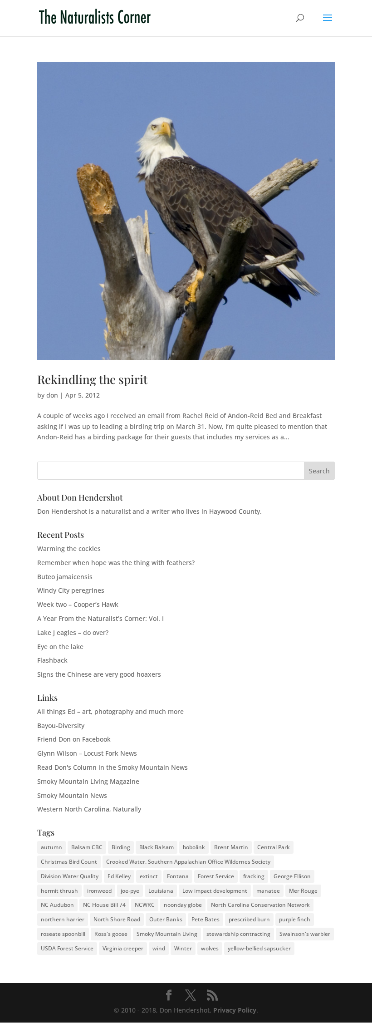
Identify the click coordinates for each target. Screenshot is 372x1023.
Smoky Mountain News (72, 795)
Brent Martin (231, 847)
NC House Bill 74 (104, 905)
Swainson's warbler (304, 934)
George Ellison (292, 876)
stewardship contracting (238, 934)
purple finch (294, 919)
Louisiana (160, 891)
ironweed (99, 891)
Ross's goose (110, 934)
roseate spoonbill (63, 934)
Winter (183, 948)
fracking (253, 876)
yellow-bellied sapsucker (259, 948)
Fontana (178, 876)
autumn (51, 847)
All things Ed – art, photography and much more (110, 711)
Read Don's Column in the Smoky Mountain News (112, 767)
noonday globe (183, 905)
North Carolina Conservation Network (260, 905)
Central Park (273, 847)
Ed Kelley (119, 876)
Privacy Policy (234, 1010)
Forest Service (216, 876)
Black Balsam (156, 847)
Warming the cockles (69, 548)
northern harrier (62, 919)
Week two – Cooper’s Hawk (77, 604)
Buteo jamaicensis (65, 576)
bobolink (194, 847)
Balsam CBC (87, 847)
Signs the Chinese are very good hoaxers (99, 674)
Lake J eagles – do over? (72, 632)
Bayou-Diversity (60, 725)
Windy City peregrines (70, 590)
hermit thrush (59, 891)
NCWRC (145, 905)
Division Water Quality (69, 876)
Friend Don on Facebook (74, 739)
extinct (149, 876)
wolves (210, 948)
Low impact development (214, 891)
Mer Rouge (303, 891)
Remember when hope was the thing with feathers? (116, 562)
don (52, 395)
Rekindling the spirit (92, 379)
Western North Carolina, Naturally (89, 809)
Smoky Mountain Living (167, 934)
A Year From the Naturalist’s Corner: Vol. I (100, 618)
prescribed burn (249, 919)
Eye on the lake (60, 646)
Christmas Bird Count (69, 862)
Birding (121, 847)
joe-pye (130, 891)
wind (158, 948)
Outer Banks (165, 919)
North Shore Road (116, 919)
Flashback (52, 660)
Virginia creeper (123, 948)
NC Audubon (57, 905)
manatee (268, 891)
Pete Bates (205, 919)
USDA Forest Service (67, 948)
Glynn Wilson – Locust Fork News (87, 753)
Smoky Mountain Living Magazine (88, 781)
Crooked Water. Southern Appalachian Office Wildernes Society (188, 862)
